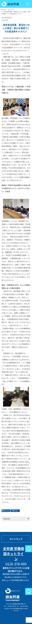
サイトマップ (16, 539)
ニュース (5, 20)
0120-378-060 (16, 563)
